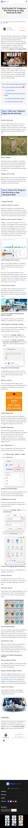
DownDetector (16, 274)
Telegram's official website (10, 677)
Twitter (2, 296)
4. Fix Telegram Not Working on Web (14, 101)
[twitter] (11, 801)
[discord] (16, 801)
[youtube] (13, 801)
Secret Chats (18, 438)
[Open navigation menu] (26, 1)
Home (4, 21)
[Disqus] (14, 763)
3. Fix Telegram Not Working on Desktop (15, 98)
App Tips (7, 21)
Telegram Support (18, 292)
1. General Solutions (10, 90)
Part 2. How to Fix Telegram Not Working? (12, 87)
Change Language (14, 788)
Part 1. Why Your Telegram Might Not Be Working (14, 84)
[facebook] (8, 801)
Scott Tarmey (9, 27)
